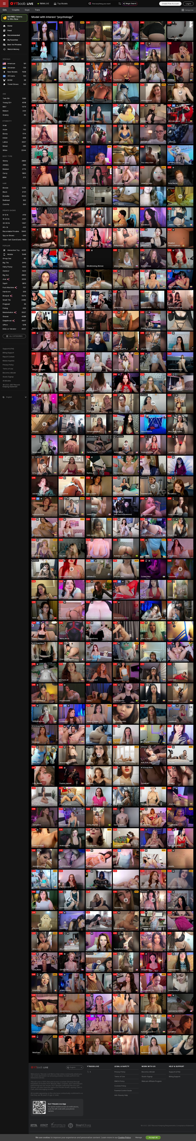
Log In (188, 4)
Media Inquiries (8, 361)
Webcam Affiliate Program (152, 1081)
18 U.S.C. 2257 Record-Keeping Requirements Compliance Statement (167, 1126)
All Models (7, 381)
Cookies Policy (120, 1086)
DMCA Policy (119, 1081)
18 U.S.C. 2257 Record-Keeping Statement (11, 386)
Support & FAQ (8, 349)
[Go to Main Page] (22, 3)
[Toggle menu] (4, 3)
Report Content (8, 357)
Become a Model (9, 373)
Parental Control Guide (123, 1091)
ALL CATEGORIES (16, 336)
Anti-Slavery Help (121, 1095)
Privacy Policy (8, 365)
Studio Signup (8, 377)
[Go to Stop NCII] (83, 1125)
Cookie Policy (124, 1137)
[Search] (120, 3)
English (72, 1067)
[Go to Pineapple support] (71, 1125)
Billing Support (8, 353)
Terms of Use (8, 369)
